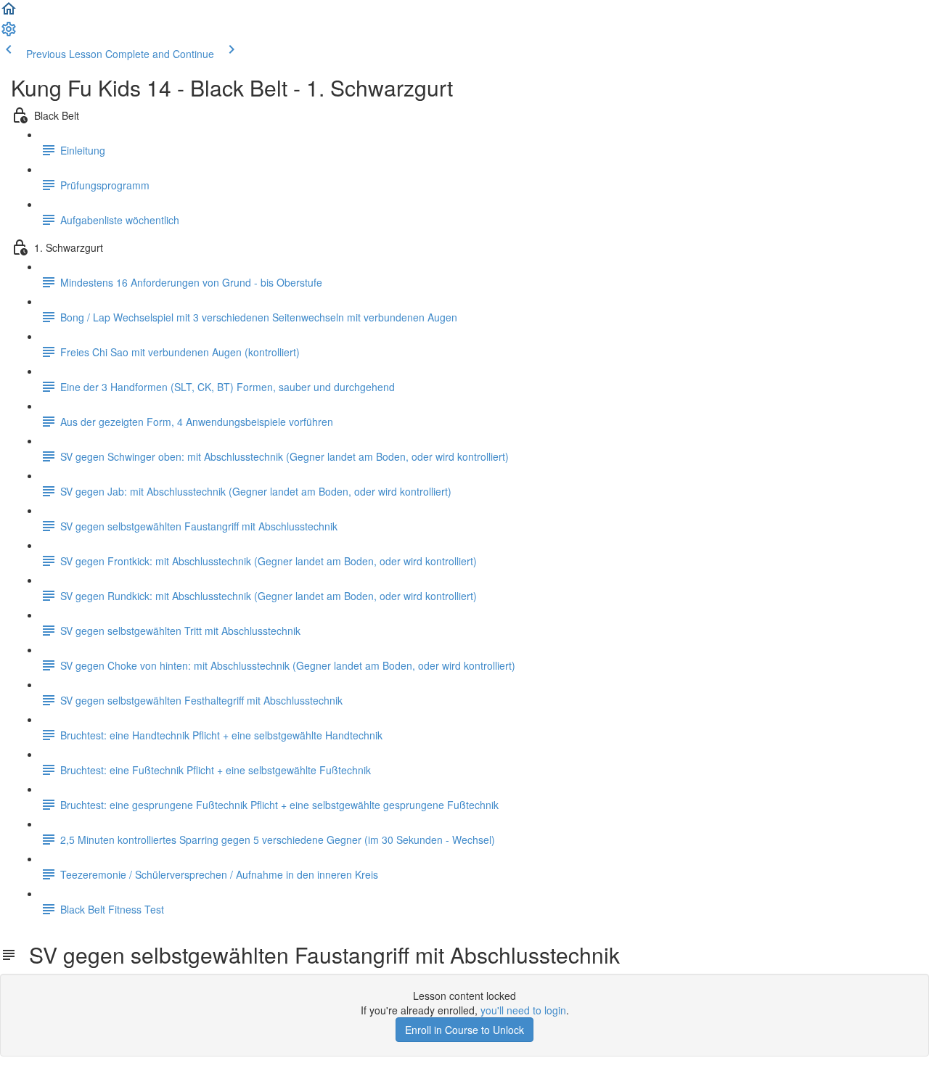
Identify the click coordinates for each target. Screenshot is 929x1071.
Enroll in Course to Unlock (464, 1029)
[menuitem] (8, 33)
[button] (8, 13)
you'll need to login (523, 1010)
